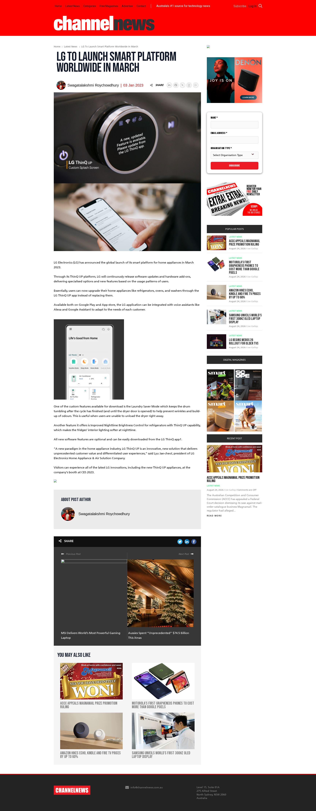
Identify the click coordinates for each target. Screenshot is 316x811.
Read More (214, 516)
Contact (141, 6)
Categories (89, 6)
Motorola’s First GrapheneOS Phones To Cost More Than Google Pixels (244, 267)
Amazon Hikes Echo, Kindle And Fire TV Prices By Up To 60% (245, 294)
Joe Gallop (252, 248)
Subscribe (234, 165)
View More (214, 371)
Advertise (127, 6)
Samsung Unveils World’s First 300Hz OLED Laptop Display (245, 318)
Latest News (72, 6)
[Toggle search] (260, 6)
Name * (214, 117)
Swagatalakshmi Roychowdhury (104, 514)
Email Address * (219, 133)
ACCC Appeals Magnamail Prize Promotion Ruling (244, 243)
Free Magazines (109, 6)
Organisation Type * (221, 148)
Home (58, 6)
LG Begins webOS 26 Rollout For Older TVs (243, 342)
